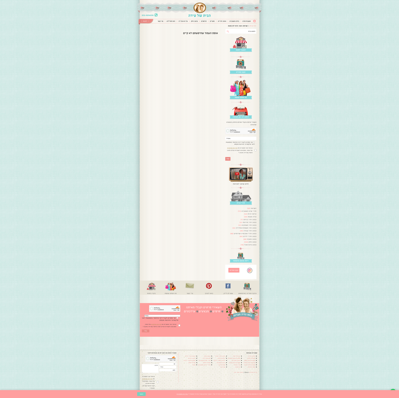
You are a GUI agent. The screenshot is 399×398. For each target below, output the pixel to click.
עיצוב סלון (194, 21)
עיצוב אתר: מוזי (238, 372)
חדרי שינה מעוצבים (249, 211)
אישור (141, 394)
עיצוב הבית (251, 356)
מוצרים (212, 21)
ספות (194, 365)
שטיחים (223, 367)
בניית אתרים (253, 372)
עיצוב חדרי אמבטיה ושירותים (245, 233)
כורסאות (237, 367)
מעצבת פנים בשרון (234, 363)
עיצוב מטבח (251, 239)
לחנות (145, 21)
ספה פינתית (251, 367)
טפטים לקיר (221, 365)
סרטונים (204, 21)
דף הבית (253, 26)
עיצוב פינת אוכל (250, 245)
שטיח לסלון (192, 363)
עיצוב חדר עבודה (250, 231)
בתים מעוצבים (234, 21)
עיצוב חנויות (192, 358)
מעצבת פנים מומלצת (234, 358)
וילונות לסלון (221, 358)
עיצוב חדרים (222, 21)
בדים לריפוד (236, 356)
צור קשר (160, 21)
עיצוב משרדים (236, 360)
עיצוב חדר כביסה (249, 219)
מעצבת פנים (247, 21)
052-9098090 (148, 15)
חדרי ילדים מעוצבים (204, 365)
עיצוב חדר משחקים (249, 225)
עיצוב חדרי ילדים (249, 236)
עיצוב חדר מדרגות (249, 222)
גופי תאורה (237, 365)
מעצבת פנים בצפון (249, 360)
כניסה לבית (252, 214)
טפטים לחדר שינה (249, 365)
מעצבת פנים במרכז (249, 363)
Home (254, 21)
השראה (253, 208)
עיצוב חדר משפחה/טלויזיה (246, 228)
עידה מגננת (252, 217)
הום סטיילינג (171, 21)
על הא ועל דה (183, 21)
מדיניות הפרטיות (232, 148)
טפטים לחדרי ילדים (190, 360)
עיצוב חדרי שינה (220, 356)
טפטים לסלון (251, 358)
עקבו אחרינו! (234, 270)
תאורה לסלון (207, 363)
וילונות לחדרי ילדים (219, 360)
